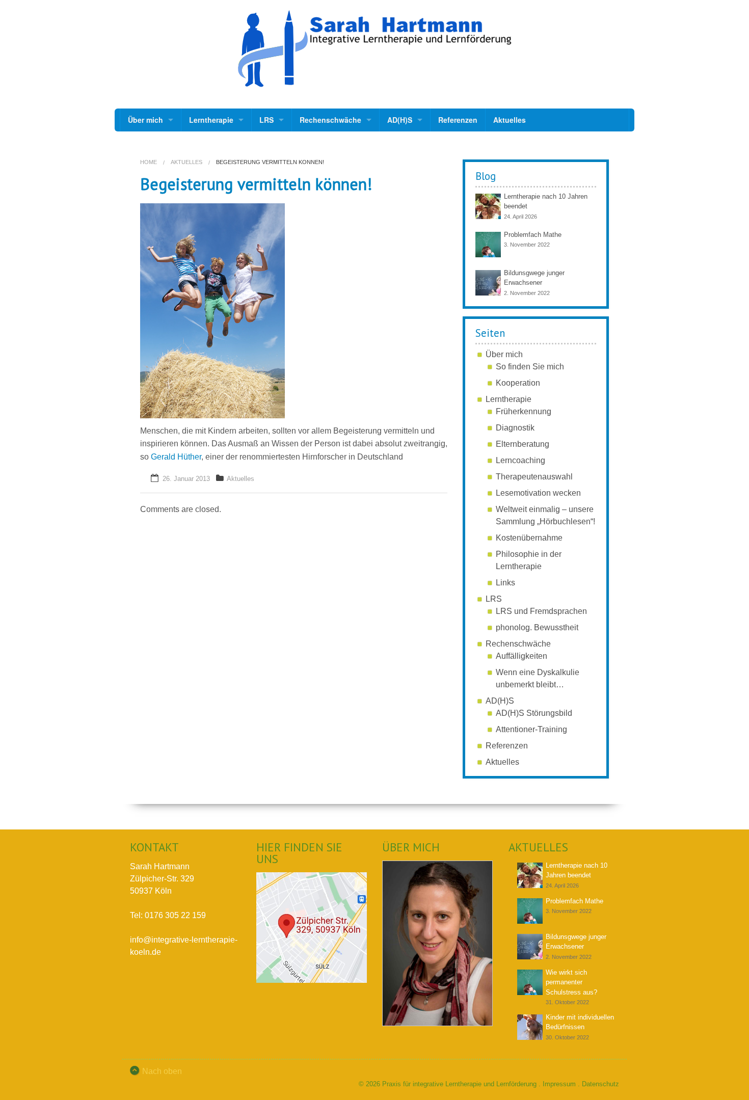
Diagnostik (515, 427)
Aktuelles (509, 120)
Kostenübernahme (529, 537)
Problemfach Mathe (532, 234)
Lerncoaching (520, 460)
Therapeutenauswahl (534, 476)
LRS (266, 120)
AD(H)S (399, 120)
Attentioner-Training (531, 729)
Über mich (145, 120)
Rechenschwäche (330, 120)
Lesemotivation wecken (538, 493)
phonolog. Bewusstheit (537, 627)
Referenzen (457, 120)
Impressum (559, 1084)
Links (505, 582)
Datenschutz (600, 1084)
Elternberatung (522, 444)
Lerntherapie (211, 120)
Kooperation (518, 383)
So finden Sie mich (530, 366)
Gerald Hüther (176, 456)
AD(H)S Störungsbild (534, 713)
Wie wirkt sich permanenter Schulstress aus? (571, 982)
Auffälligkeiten (521, 656)
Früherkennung (523, 411)
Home (148, 162)
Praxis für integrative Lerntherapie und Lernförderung (459, 1084)
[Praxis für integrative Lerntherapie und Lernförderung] (374, 48)
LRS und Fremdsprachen (541, 611)
